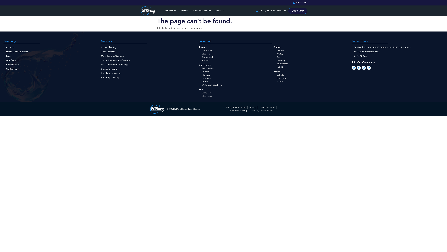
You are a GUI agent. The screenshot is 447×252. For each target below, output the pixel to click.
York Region (205, 65)
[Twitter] (359, 68)
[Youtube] (369, 68)
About (218, 11)
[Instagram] (364, 68)
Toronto (203, 47)
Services (169, 11)
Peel (201, 90)
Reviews (184, 11)
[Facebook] (354, 68)
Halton (276, 72)
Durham (277, 47)
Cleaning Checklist (202, 11)
